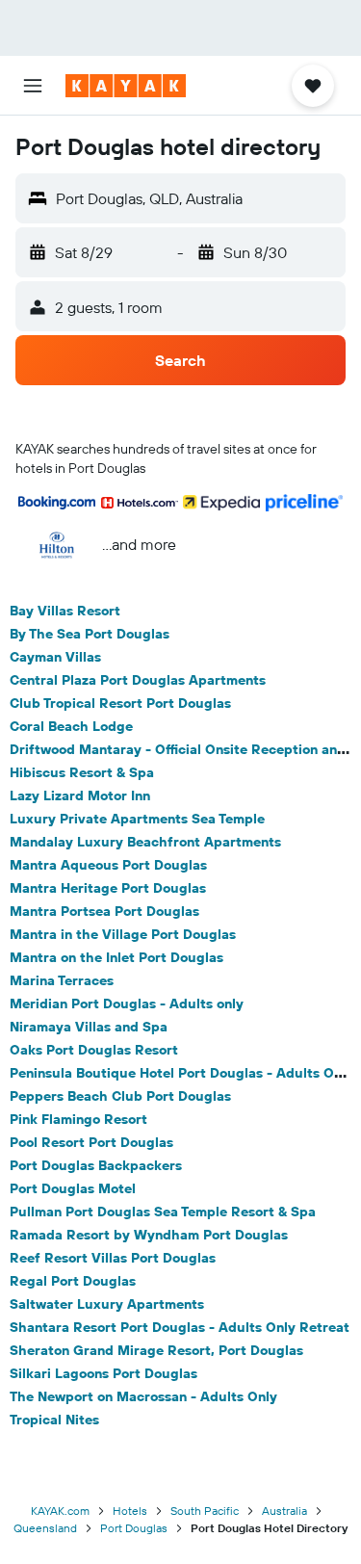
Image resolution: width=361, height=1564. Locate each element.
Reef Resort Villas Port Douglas (113, 1257)
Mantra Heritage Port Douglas (108, 888)
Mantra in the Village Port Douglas (123, 934)
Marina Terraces (62, 980)
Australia (284, 1510)
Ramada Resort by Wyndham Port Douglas (149, 1234)
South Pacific (204, 1510)
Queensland (45, 1528)
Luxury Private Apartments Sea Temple (137, 818)
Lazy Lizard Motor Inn (80, 795)
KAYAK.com (60, 1510)
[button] (33, 86)
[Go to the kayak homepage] (125, 85)
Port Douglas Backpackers (96, 1165)
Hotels (130, 1510)
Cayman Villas (55, 656)
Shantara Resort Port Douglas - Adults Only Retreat (179, 1327)
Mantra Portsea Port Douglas (104, 911)
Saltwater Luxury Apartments (107, 1304)
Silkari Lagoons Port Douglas (103, 1373)
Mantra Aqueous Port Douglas (108, 864)
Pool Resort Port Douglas (91, 1142)
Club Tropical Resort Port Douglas (120, 703)
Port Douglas (134, 1528)
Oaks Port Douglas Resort (94, 1049)
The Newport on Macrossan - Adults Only (143, 1396)
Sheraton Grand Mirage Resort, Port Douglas (156, 1350)
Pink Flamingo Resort (78, 1119)
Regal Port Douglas (73, 1281)
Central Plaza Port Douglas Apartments (138, 680)
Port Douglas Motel (73, 1188)
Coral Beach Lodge (71, 726)
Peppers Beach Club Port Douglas (120, 1096)
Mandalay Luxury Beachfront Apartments (145, 841)
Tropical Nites (54, 1419)
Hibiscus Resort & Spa (82, 772)
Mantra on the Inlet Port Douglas (116, 957)
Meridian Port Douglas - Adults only (127, 1003)
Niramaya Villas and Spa (89, 1026)
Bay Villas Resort (65, 610)
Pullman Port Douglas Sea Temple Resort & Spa (163, 1211)
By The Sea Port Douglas (89, 633)
